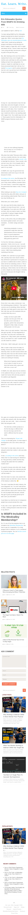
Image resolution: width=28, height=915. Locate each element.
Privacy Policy (14, 913)
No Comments (21, 27)
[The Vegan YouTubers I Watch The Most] (14, 606)
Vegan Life (16, 907)
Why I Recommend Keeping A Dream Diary (13, 892)
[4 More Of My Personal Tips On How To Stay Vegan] (14, 631)
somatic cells (23, 159)
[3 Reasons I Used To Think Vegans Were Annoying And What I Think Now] (14, 581)
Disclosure (22, 911)
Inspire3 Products (17, 909)
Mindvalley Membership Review (10, 911)
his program (8, 68)
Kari (3, 27)
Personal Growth (8, 907)
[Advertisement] (14, 87)
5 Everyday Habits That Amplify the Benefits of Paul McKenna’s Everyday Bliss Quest (14, 889)
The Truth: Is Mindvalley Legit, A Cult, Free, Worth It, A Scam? (13, 874)
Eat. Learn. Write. (14, 4)
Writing (22, 907)
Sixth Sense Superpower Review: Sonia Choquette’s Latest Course (14, 869)
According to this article (7, 178)
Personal (9, 909)
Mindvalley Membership (16, 525)
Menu (3, 13)
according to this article (11, 455)
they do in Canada (21, 192)
